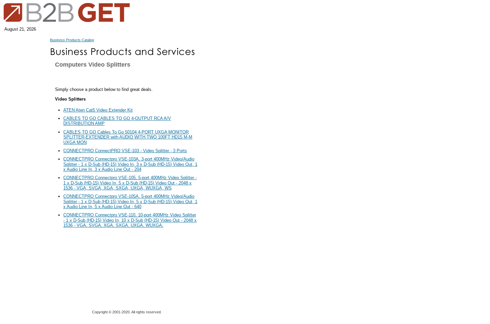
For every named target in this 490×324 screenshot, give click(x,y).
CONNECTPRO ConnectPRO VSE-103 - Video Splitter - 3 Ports (125, 150)
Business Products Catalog (72, 40)
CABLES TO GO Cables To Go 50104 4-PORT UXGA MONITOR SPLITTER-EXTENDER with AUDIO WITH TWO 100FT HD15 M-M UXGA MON (127, 137)
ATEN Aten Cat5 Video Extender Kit (98, 110)
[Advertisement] (231, 196)
